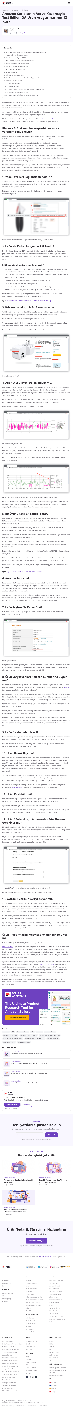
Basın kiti (29, 1349)
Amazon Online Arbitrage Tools (50, 1035)
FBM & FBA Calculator (56, 1280)
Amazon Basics (50, 1032)
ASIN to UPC (30, 1326)
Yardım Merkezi (31, 1362)
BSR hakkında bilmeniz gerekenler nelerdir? (20, 61)
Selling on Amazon (9, 1042)
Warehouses (30, 1294)
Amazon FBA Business (10, 1035)
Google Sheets (54, 1352)
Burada (66, 687)
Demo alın (26, 1105)
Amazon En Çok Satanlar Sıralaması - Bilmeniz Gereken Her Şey (28, 301)
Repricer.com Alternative (10, 1360)
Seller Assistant (47, 119)
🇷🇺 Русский (53, 1385)
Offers (51, 1305)
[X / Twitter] (33, 1377)
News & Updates (31, 1368)
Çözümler (5, 1289)
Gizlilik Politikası (20, 1406)
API (50, 1360)
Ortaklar (28, 1344)
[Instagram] (30, 1377)
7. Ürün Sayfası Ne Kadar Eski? (14, 75)
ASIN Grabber (53, 1313)
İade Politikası (43, 1406)
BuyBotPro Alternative (9, 1380)
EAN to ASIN (30, 1332)
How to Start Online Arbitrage (12, 1039)
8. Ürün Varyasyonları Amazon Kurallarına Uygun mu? (21, 78)
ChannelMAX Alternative (10, 1366)
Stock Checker (53, 1311)
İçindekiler (8, 48)
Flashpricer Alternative (9, 1363)
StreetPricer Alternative (9, 1352)
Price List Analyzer (31, 1283)
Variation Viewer (54, 1308)
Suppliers (29, 1291)
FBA (13, 1032)
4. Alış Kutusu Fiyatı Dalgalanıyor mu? (16, 66)
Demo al (28, 1359)
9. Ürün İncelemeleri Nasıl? (13, 81)
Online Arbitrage (22, 1032)
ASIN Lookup (30, 1318)
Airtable (51, 1347)
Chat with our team (44, 1257)
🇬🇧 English (52, 1382)
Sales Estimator (54, 1302)
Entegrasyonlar (55, 1338)
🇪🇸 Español (52, 1389)
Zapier (51, 1341)
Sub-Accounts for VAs (56, 1316)
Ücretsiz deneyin (12, 1104)
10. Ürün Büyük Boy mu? (12, 83)
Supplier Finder (31, 1323)
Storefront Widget (55, 1294)
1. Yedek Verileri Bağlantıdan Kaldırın (16, 55)
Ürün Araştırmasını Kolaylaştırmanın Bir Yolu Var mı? (21, 95)
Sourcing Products (24, 1042)
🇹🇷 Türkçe (52, 1392)
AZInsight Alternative (9, 1383)
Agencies (5, 1301)
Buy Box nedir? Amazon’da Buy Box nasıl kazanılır (24, 572)
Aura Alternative (7, 1341)
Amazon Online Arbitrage (28, 1035)
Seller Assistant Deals (46, 964)
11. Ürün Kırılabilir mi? (11, 86)
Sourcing (39, 1032)
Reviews (28, 1373)
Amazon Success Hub (56, 1375)
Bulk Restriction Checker (33, 1305)
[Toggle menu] (69, 3)
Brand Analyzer (31, 1311)
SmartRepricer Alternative (10, 1349)
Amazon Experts (31, 1347)
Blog (27, 1357)
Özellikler (53, 1277)
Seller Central (53, 1355)
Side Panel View (54, 1289)
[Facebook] (27, 1377)
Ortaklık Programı (31, 1341)
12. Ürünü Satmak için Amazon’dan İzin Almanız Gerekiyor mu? (24, 89)
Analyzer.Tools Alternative (10, 1369)
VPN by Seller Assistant (33, 1302)
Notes (51, 1322)
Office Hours (30, 1365)
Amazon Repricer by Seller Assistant (57, 1371)
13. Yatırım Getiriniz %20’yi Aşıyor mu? (16, 92)
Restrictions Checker (55, 1300)
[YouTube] (36, 1377)
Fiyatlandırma (6, 1283)
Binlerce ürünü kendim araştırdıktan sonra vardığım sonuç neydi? (25, 52)
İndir (3, 1286)
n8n (50, 1349)
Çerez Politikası (32, 1406)
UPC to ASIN (30, 1329)
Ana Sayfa (5, 1280)
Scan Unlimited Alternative (10, 1371)
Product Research (53, 1039)
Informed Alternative (9, 1347)
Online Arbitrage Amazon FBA (34, 1039)
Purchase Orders (31, 1289)
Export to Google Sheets (57, 1319)
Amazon (6, 1032)
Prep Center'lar (54, 1358)
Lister (27, 1286)
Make (51, 1344)
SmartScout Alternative (9, 1374)
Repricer (28, 1280)
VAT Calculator (53, 1283)
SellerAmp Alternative (9, 1385)
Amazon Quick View (55, 1291)
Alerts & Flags (53, 1297)
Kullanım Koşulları (7, 1406)
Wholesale (5, 1296)
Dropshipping (6, 1299)
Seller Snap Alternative (9, 1358)
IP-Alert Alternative (8, 1388)
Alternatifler (7, 1338)
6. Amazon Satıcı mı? (10, 72)
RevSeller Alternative (8, 1377)
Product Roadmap (31, 1370)
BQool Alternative (7, 1355)
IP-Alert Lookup (31, 1321)
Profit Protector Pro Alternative (12, 1344)
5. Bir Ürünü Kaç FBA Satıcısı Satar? (15, 69)
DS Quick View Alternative (10, 1391)
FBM (32, 1032)
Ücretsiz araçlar (32, 1314)
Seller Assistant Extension (34, 1297)
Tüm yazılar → (23, 33)
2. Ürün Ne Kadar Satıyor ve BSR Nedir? (16, 58)
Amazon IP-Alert (54, 1286)
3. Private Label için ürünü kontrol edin (16, 63)
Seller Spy (29, 1308)
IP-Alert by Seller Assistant (34, 1300)
